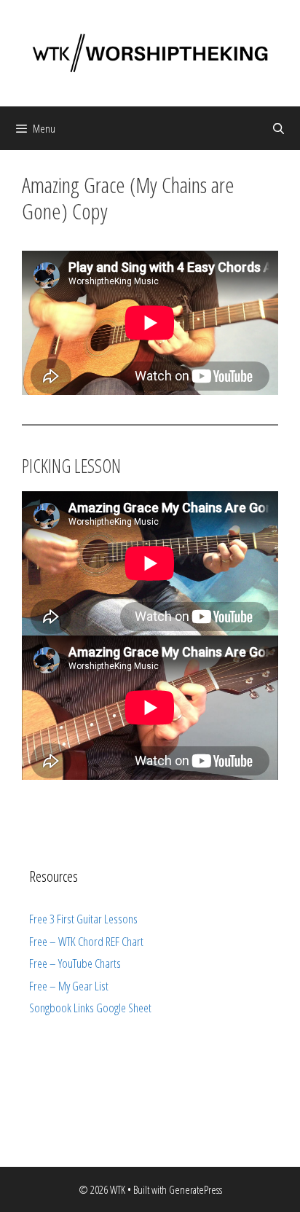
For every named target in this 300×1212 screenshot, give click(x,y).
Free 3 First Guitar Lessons (83, 918)
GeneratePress (195, 1189)
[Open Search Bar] (278, 128)
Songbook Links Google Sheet (90, 1007)
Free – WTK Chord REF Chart (86, 941)
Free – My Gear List (68, 985)
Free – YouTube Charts (75, 963)
